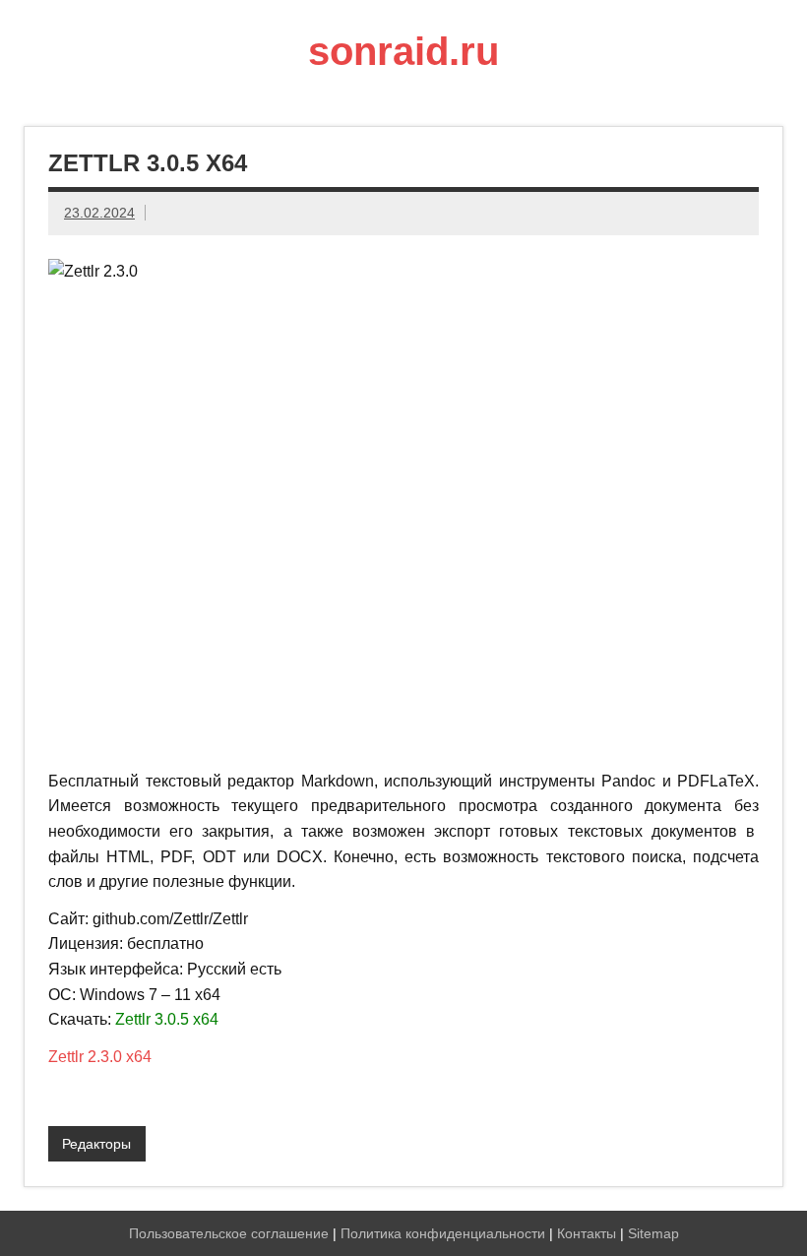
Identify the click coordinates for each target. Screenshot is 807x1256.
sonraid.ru (403, 51)
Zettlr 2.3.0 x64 (100, 1056)
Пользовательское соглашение (229, 1233)
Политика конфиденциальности (443, 1233)
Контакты (586, 1233)
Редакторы (96, 1144)
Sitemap (653, 1233)
